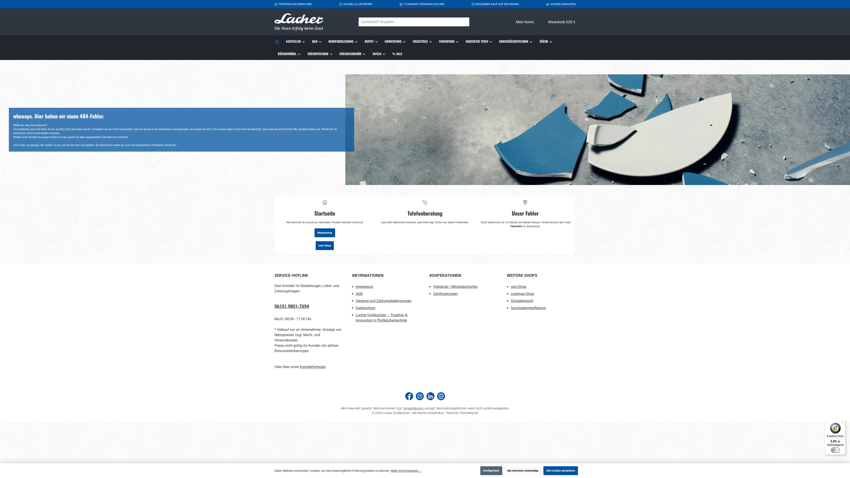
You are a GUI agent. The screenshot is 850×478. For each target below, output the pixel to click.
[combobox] (409, 21)
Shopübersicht (522, 301)
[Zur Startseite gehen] (298, 22)
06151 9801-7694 (291, 306)
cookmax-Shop (522, 294)
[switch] (835, 450)
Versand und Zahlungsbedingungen (383, 301)
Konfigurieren (491, 470)
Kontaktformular (312, 367)
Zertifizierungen (445, 294)
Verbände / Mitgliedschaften (455, 287)
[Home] (278, 41)
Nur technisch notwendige (522, 470)
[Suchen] (464, 21)
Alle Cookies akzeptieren (560, 470)
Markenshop (324, 232)
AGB (359, 294)
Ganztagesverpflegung (528, 308)
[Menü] (843, 423)
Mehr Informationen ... (406, 470)
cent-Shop (325, 245)
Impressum (364, 287)
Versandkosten (413, 408)
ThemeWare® (469, 413)
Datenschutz (365, 308)
